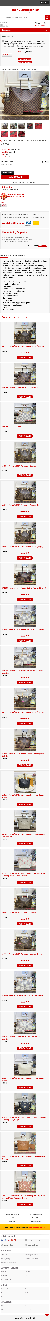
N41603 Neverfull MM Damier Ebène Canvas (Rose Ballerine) (23, 754)
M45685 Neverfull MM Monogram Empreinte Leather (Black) (24, 796)
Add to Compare (31, 182)
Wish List (4, 1310)
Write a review (15, 190)
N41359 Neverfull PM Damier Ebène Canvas (20, 387)
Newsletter (28, 1310)
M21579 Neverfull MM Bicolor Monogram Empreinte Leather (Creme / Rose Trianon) (23, 874)
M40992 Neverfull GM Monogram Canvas (19, 466)
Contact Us (42, 245)
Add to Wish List (18, 182)
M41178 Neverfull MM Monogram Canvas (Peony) (23, 712)
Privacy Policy (5, 1259)
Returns (27, 1272)
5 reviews (4, 190)
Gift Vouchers (5, 1289)
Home (2, 69)
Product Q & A (12, 255)
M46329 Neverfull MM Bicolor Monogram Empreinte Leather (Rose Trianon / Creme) (23, 1196)
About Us (4, 1255)
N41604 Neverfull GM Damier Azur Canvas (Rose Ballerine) (22, 1037)
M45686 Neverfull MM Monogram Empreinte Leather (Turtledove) (24, 835)
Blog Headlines (6, 1280)
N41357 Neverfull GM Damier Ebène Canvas (21, 69)
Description (3, 255)
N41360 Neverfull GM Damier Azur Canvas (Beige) (22, 995)
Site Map (4, 1276)
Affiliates (28, 1289)
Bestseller (28, 1293)
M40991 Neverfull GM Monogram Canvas (19, 912)
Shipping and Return (31, 1255)
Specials (4, 1293)
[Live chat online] (47, 1315)
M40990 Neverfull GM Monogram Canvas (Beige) (22, 505)
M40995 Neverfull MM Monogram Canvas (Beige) (22, 546)
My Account (5, 1306)
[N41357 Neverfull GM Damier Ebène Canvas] (24, 119)
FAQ (26, 1276)
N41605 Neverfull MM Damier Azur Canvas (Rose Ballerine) (22, 672)
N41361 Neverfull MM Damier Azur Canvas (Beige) (23, 629)
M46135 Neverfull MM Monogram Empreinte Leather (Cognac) (24, 1157)
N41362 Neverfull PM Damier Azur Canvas (19, 427)
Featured (4, 1297)
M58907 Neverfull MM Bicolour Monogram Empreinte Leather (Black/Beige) (24, 1118)
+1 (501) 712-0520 (34, 1240)
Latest (27, 1297)
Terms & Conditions (31, 1259)
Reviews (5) (21, 255)
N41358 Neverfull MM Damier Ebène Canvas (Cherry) (24, 588)
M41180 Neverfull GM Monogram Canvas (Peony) (22, 954)
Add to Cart (25, 357)
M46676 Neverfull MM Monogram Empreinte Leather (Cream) (24, 1079)
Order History (29, 1306)
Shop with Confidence (8, 1263)
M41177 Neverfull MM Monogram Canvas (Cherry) (23, 346)
